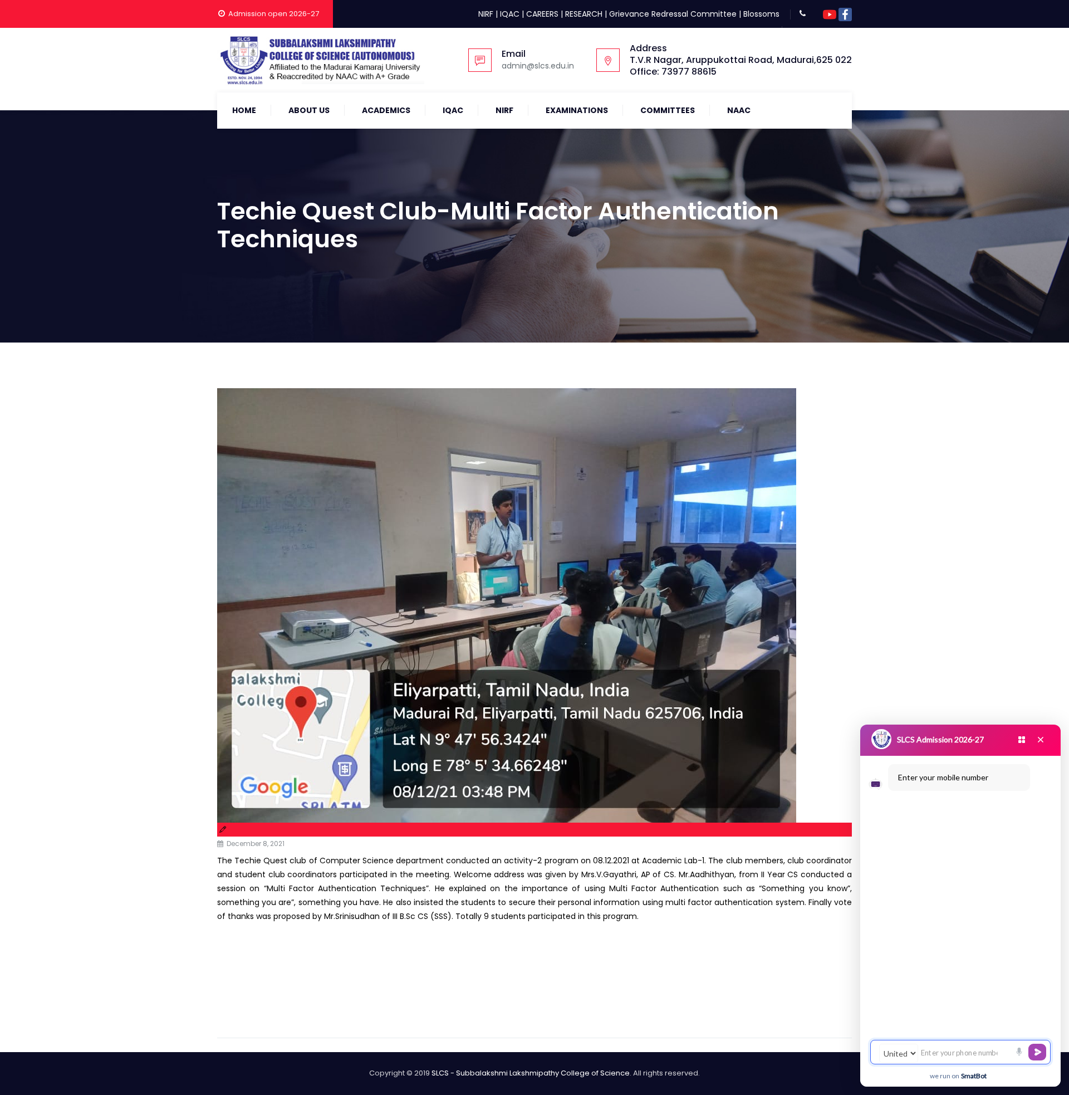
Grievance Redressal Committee (673, 13)
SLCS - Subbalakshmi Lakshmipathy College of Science (530, 1073)
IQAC (509, 13)
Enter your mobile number (943, 777)
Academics (386, 110)
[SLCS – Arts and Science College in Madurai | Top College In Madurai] (320, 60)
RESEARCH (583, 13)
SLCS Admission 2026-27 (940, 739)
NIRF (485, 13)
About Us (309, 110)
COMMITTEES (667, 110)
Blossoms (761, 13)
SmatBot (974, 1076)
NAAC (739, 110)
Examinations (577, 110)
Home (244, 110)
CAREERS (542, 13)
